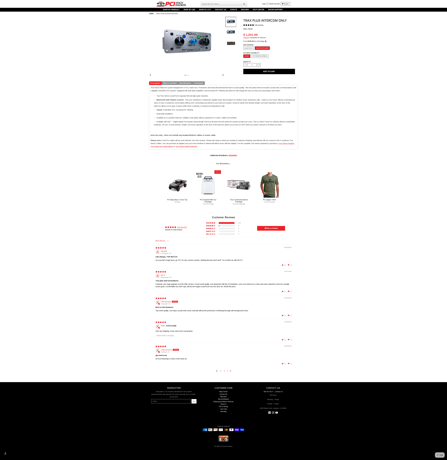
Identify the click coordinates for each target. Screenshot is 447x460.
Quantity (247, 62)
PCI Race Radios (226, 446)
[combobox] (224, 4)
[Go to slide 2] (186, 75)
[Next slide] (222, 74)
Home (151, 13)
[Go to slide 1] (185, 75)
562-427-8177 (268, 391)
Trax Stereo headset (286, 143)
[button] (248, 25)
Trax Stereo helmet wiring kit (186, 146)
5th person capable (259, 56)
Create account (274, 4)
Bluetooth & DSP (262, 48)
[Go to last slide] (150, 74)
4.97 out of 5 (182, 227)
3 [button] (224, 371)
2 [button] (220, 371)
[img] (161, 248)
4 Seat (247, 56)
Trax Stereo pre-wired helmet (162, 146)
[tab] (155, 83)
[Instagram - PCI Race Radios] (273, 412)
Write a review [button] (271, 228)
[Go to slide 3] (188, 75)
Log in (264, 4)
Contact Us (279, 391)
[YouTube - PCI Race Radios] (276, 412)
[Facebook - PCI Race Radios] (269, 412)
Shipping (246, 37)
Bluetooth (249, 48)
